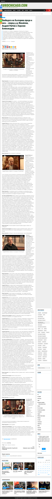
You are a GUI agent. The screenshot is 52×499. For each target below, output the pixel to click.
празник (45, 354)
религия (39, 358)
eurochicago (44, 312)
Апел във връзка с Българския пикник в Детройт (7, 466)
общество (9, 444)
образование (44, 351)
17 (47, 468)
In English (40, 314)
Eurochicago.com (14, 5)
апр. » (49, 474)
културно (40, 349)
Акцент (39, 406)
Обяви (39, 425)
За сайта (18, 10)
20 (40, 470)
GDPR (23, 10)
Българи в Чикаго (41, 320)
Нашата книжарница (8, 10)
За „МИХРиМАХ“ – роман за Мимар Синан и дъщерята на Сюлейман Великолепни (32, 486)
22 (43, 470)
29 (43, 472)
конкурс (39, 347)
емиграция (40, 339)
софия (44, 358)
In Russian (39, 398)
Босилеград (40, 316)
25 (49, 470)
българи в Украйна (42, 336)
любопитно (39, 423)
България (40, 324)
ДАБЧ (39, 328)
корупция (45, 347)
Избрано (3, 17)
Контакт (26, 10)
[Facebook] (1, 7)
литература (40, 421)
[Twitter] (13, 47)
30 (45, 472)
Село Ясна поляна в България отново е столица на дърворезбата (7, 486)
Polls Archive (40, 453)
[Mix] (1, 19)
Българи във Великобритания (41, 323)
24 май (39, 312)
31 (47, 472)
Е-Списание (40, 412)
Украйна (43, 332)
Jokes (38, 400)
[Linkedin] (5, 47)
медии (6, 444)
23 (45, 470)
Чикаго (47, 332)
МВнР (45, 328)
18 (49, 468)
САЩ (39, 332)
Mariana (4, 41)
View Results (43, 451)
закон (45, 339)
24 (47, 470)
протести (45, 356)
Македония (40, 330)
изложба (44, 341)
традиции (45, 360)
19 (38, 470)
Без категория (40, 408)
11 (49, 466)
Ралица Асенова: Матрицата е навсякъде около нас (44, 486)
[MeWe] (1, 17)
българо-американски (42, 338)
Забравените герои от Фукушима (28, 447)
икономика (40, 343)
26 (38, 472)
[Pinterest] (7, 47)
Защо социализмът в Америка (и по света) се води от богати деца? (19, 486)
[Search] (44, 10)
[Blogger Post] (9, 47)
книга (44, 345)
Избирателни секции (41, 415)
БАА (44, 314)
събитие (39, 360)
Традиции (39, 429)
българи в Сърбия (41, 334)
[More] (15, 47)
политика (13, 444)
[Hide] (0, 24)
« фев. (39, 474)
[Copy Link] (11, 47)
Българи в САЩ (41, 318)
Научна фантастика (42, 404)
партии (45, 353)
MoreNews (30, 497)
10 (47, 466)
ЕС (42, 328)
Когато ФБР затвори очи (18, 466)
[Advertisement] (45, 382)
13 (40, 468)
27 (40, 472)
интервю (46, 343)
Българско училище (42, 326)
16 (45, 468)
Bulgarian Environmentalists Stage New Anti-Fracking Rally (10, 448)
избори (39, 341)
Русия (45, 330)
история (39, 345)
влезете (7, 455)
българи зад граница (6, 467)
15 (43, 468)
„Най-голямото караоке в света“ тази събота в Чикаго (29, 466)
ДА (39, 444)
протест (39, 356)
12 (38, 468)
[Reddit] (3, 47)
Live (49, 10)
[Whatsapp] (1, 21)
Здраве (39, 413)
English (31, 10)
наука (39, 351)
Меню (14, 10)
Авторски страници (41, 402)
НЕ (39, 446)
